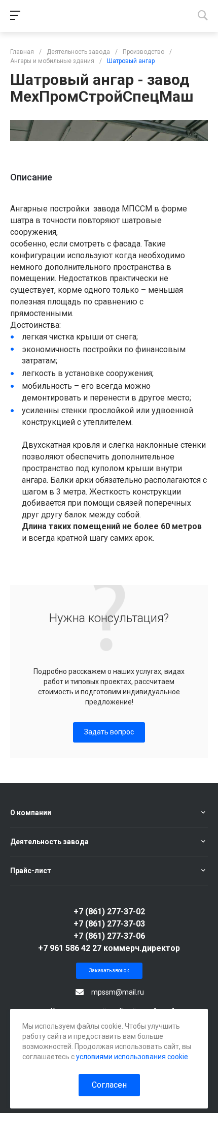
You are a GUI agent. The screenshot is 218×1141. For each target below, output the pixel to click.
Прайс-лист (30, 871)
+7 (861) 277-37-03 (109, 924)
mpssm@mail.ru (117, 992)
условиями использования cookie (132, 1057)
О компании (30, 813)
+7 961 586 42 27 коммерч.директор (109, 948)
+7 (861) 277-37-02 (109, 911)
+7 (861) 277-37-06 (109, 936)
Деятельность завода (49, 842)
